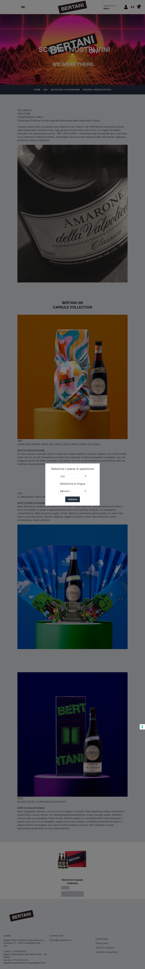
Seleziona (72, 499)
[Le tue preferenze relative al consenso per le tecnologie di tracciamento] (142, 727)
